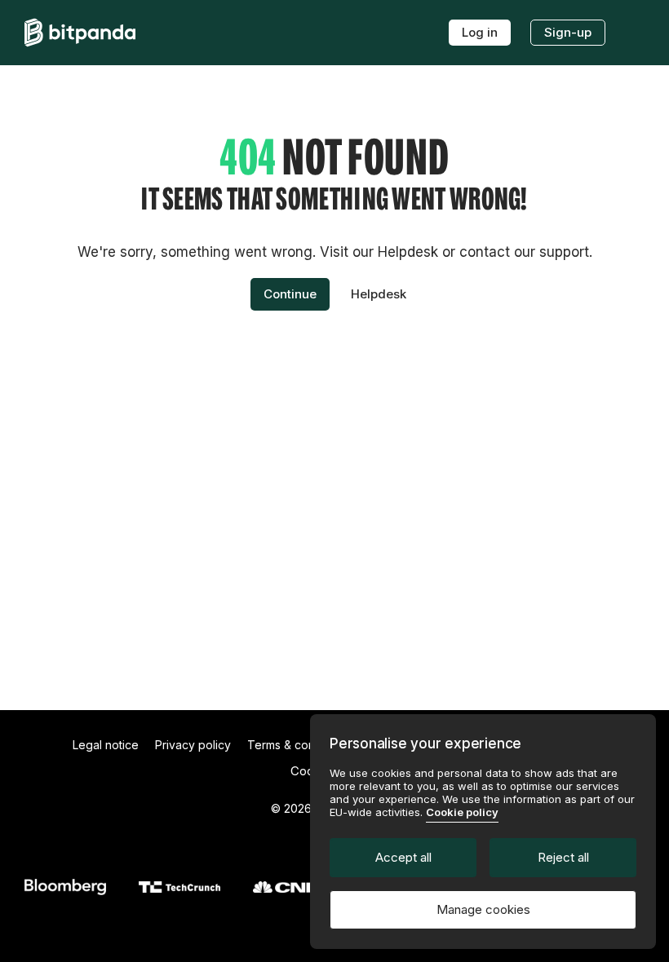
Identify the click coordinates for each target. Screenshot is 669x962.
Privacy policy (193, 745)
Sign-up (567, 32)
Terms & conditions (298, 745)
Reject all (563, 857)
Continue (290, 294)
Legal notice (106, 745)
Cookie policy (462, 812)
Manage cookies (483, 909)
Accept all (403, 857)
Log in (480, 32)
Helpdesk (378, 294)
